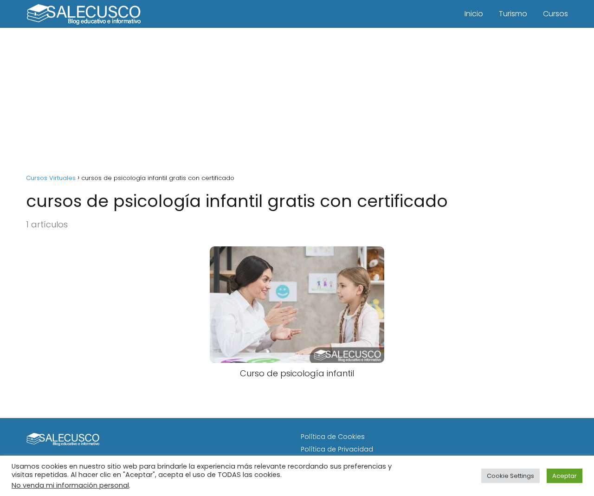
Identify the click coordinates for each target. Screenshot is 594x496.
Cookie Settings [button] (510, 475)
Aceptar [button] (564, 475)
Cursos (555, 13)
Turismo (513, 13)
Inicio (474, 13)
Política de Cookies (333, 436)
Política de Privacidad (337, 449)
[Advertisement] (297, 97)
